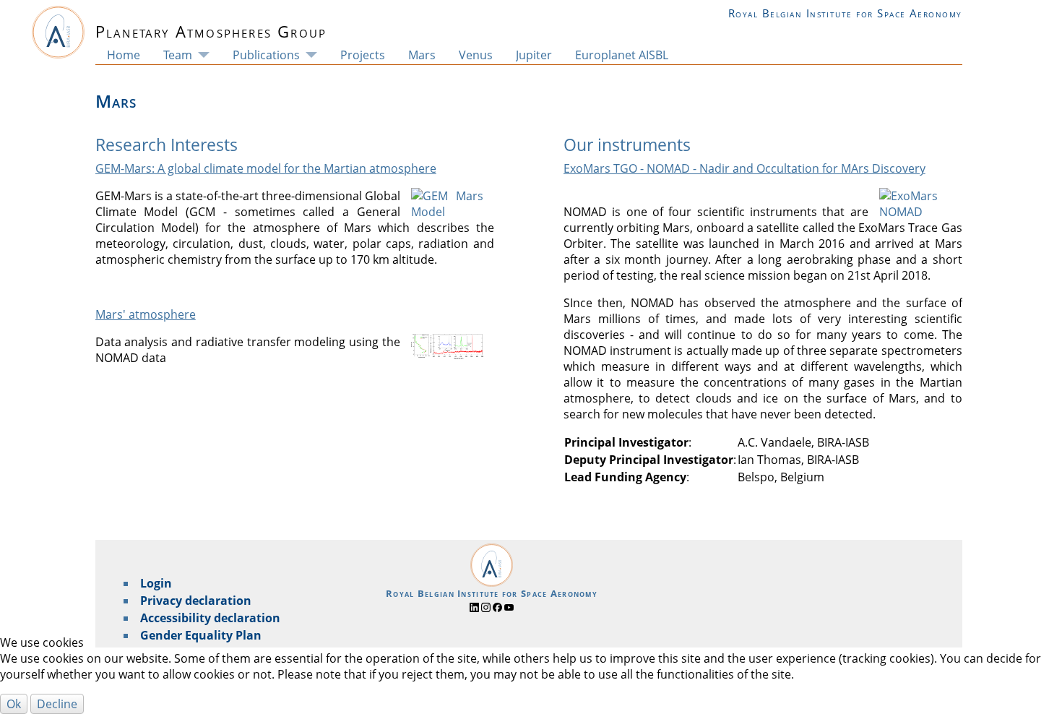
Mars (422, 55)
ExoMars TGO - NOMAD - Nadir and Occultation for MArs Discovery (744, 168)
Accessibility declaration (210, 618)
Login (156, 583)
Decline (57, 704)
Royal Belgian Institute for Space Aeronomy (845, 13)
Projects (362, 55)
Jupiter (534, 55)
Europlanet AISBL (621, 55)
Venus (476, 55)
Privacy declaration (195, 600)
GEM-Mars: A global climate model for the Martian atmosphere (265, 168)
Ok (14, 704)
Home (123, 55)
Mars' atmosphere (145, 314)
